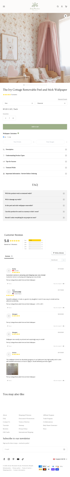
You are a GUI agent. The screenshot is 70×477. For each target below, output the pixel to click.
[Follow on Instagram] (9, 459)
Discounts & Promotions (26, 418)
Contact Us (6, 422)
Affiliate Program (48, 415)
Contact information (19, 470)
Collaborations (48, 422)
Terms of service (26, 468)
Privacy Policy (23, 429)
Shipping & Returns (25, 415)
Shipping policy (7, 470)
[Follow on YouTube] (18, 459)
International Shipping (26, 432)
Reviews (5, 429)
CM (9, 137)
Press (44, 429)
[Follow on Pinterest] (13, 459)
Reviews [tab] (7, 256)
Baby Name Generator (50, 425)
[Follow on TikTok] (23, 459)
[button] (64, 283)
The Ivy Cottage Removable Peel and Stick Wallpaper (20, 280)
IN (5, 137)
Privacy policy (16, 468)
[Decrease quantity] (5, 118)
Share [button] (10, 283)
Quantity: (6, 114)
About (5, 415)
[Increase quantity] (13, 118)
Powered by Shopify (27, 465)
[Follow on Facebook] (4, 459)
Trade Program (48, 418)
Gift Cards (6, 432)
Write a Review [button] (59, 253)
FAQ (4, 418)
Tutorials (6, 425)
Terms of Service (24, 422)
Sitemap (21, 425)
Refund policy (7, 468)
